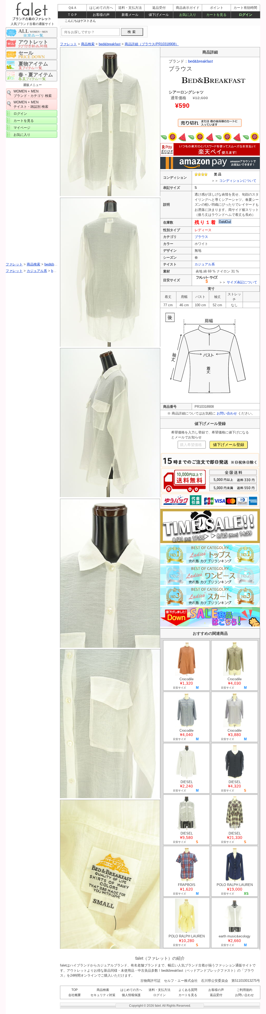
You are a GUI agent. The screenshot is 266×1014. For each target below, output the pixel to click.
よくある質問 (187, 990)
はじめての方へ (131, 990)
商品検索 (103, 990)
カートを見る (24, 121)
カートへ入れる (210, 125)
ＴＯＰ (72, 15)
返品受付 (216, 995)
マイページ (22, 128)
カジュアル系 (205, 264)
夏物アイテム (33, 63)
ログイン (20, 114)
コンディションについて (237, 181)
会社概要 (74, 995)
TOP (74, 990)
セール (25, 53)
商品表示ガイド (188, 8)
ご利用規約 (244, 990)
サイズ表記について (242, 282)
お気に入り (22, 135)
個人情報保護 (131, 995)
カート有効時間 (245, 8)
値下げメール (159, 15)
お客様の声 (216, 990)
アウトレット (33, 42)
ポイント (216, 8)
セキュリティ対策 (102, 995)
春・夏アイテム (35, 74)
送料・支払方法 (159, 990)
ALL (33, 31)
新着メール (130, 15)
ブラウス (201, 237)
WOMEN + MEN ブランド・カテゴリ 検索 (33, 93)
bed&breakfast (200, 61)
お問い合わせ (227, 413)
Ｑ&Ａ (72, 8)
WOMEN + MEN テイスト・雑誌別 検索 (31, 104)
